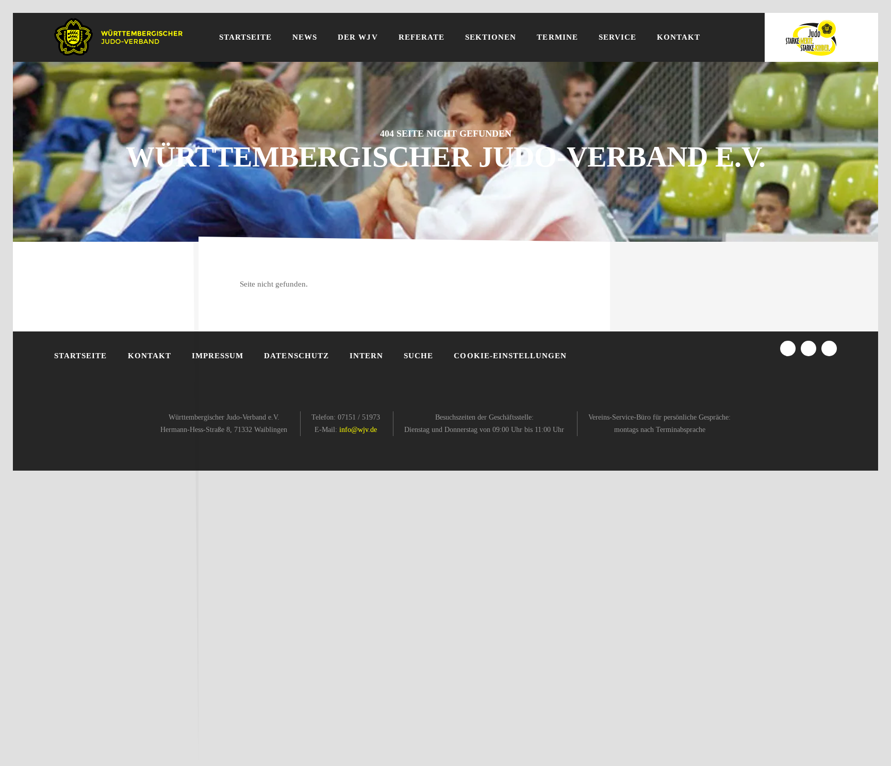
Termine (557, 37)
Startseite (245, 37)
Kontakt (678, 37)
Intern (366, 356)
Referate (421, 37)
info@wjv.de (358, 430)
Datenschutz (296, 356)
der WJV (357, 37)
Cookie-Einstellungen (510, 356)
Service (617, 37)
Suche (418, 356)
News (304, 37)
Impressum (217, 356)
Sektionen (490, 37)
